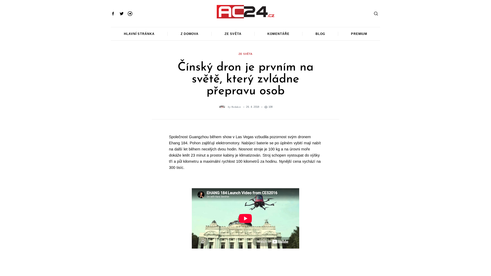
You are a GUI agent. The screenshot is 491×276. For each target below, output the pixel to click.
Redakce (236, 106)
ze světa (245, 54)
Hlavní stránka (139, 33)
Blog (320, 33)
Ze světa (233, 33)
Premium (359, 33)
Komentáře (278, 33)
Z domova (190, 33)
